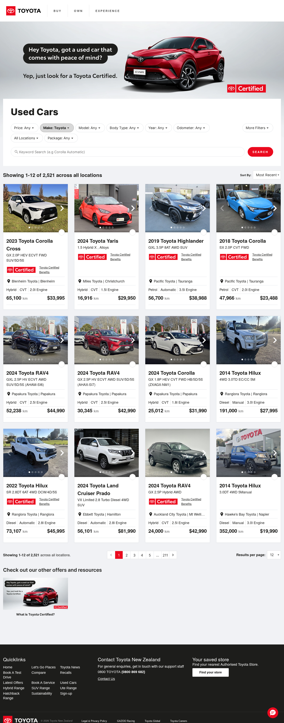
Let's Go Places (43, 667)
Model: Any (90, 128)
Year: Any (158, 128)
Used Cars (68, 683)
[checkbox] (62, 232)
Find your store (210, 672)
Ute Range (68, 688)
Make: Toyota (57, 128)
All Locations (27, 138)
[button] (272, 712)
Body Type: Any (125, 128)
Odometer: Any (191, 128)
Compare (38, 673)
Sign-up (66, 693)
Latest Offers (13, 683)
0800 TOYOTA (121, 672)
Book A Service (43, 683)
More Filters (258, 128)
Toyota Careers (178, 721)
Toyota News (70, 667)
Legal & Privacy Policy (94, 721)
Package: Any (61, 138)
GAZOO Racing (126, 721)
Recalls (65, 673)
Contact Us (106, 679)
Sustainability (41, 693)
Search (260, 152)
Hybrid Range (13, 688)
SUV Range (40, 688)
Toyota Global (152, 721)
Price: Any (24, 128)
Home (7, 667)
